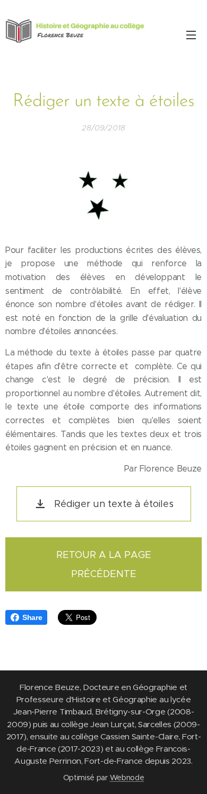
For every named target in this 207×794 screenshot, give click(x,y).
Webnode (127, 777)
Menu (191, 34)
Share (32, 617)
